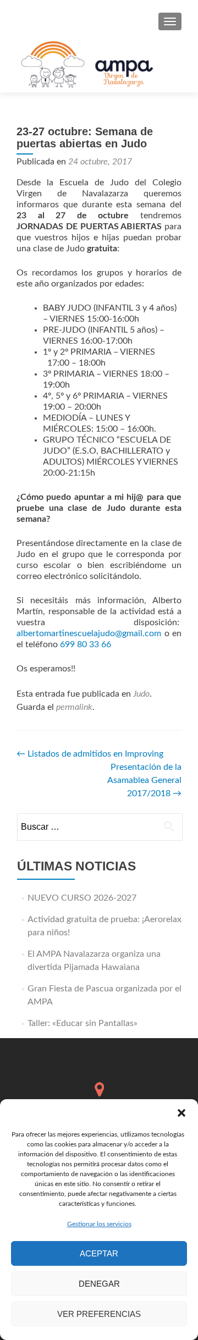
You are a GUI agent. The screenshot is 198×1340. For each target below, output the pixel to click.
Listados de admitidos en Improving (89, 753)
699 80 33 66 (85, 644)
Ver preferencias (99, 1314)
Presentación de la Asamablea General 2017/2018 (144, 780)
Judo (141, 694)
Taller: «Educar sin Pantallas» (83, 1023)
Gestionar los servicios (99, 1224)
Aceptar (99, 1253)
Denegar (99, 1283)
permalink (74, 707)
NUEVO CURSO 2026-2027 (82, 898)
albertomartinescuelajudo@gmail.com (88, 633)
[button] (181, 1112)
